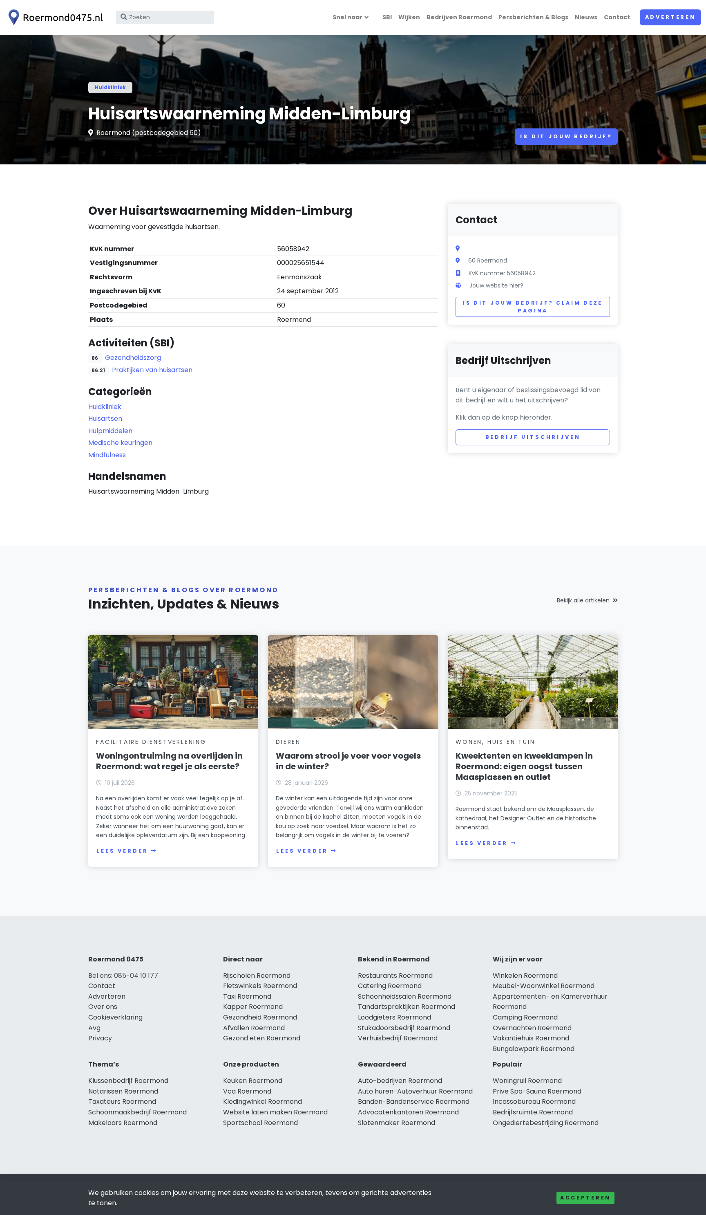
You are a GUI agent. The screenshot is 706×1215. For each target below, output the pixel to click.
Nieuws (586, 17)
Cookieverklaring (115, 1017)
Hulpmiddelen (110, 431)
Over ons (102, 1006)
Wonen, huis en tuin (495, 742)
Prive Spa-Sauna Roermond (537, 1091)
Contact (617, 17)
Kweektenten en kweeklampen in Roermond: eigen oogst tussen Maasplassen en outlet (524, 766)
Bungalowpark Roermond (533, 1048)
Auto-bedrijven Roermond (400, 1080)
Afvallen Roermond (254, 1028)
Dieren (288, 742)
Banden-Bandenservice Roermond (413, 1101)
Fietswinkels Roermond (260, 985)
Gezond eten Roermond (261, 1038)
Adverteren (670, 16)
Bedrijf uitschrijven (533, 436)
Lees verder (122, 850)
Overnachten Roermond (532, 1028)
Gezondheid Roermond (260, 1017)
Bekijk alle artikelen (583, 600)
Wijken (409, 17)
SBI (387, 17)
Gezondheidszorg (133, 357)
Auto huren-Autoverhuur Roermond (415, 1091)
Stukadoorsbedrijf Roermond (404, 1028)
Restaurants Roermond (395, 975)
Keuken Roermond (252, 1080)
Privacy (100, 1038)
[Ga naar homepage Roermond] (54, 17)
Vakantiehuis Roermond (531, 1038)
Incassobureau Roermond (534, 1101)
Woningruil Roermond (527, 1080)
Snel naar (347, 17)
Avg (94, 1028)
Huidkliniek (110, 87)
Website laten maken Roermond (275, 1112)
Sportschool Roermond (260, 1122)
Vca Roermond (247, 1091)
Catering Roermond (390, 985)
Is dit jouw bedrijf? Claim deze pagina (533, 306)
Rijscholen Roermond (256, 975)
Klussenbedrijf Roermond (128, 1080)
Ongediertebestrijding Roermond (546, 1122)
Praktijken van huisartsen (152, 370)
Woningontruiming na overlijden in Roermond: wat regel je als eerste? (169, 761)
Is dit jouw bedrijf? (566, 136)
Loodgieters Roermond (394, 1017)
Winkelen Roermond (525, 975)
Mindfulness (107, 455)
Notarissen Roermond (123, 1091)
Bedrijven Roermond (459, 17)
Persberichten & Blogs (533, 17)
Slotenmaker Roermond (396, 1122)
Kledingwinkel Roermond (262, 1101)
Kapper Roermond (253, 1006)
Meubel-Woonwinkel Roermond (543, 985)
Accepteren (585, 1197)
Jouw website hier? (496, 285)
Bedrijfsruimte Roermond (533, 1112)
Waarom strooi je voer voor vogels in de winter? (348, 761)
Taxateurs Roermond (122, 1101)
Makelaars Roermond (122, 1122)
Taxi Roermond (247, 996)
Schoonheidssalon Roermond (404, 996)
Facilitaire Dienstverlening (151, 742)
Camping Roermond (525, 1017)
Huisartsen (105, 418)
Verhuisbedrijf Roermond (398, 1038)
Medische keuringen (120, 442)
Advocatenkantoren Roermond (408, 1112)
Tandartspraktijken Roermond (406, 1006)
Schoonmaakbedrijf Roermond (137, 1112)
